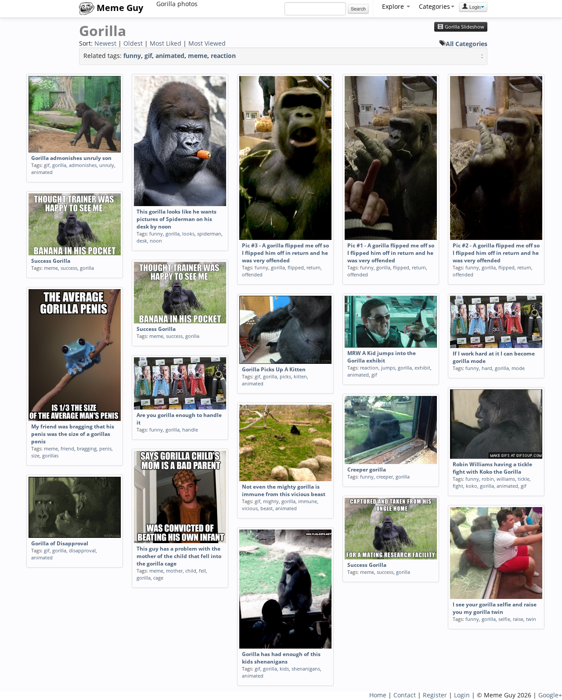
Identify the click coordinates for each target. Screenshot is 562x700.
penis (105, 448)
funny (132, 55)
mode (518, 368)
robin (488, 478)
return (313, 267)
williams (506, 478)
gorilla (59, 165)
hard (487, 368)
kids (284, 668)
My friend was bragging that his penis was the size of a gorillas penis (72, 434)
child (190, 570)
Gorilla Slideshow (463, 27)
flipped (296, 267)
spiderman (209, 233)
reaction (223, 55)
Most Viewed (207, 43)
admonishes (83, 165)
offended (252, 274)
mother (174, 570)
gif (148, 55)
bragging (87, 448)
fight (458, 485)
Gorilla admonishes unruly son (71, 158)
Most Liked (165, 43)
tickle (524, 478)
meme (197, 55)
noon (156, 240)
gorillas (50, 455)
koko (471, 485)
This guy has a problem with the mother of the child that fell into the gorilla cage (179, 556)
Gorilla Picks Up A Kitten (274, 369)
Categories (434, 6)
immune (307, 501)
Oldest (133, 43)
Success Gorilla (50, 261)
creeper (384, 476)
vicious (250, 508)
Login (474, 7)
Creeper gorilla (366, 469)
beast (266, 508)
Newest (105, 43)
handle (190, 429)
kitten (300, 376)
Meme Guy (118, 8)
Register (435, 695)
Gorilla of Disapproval (59, 543)
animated (169, 55)
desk (142, 240)
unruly (106, 165)
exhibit (422, 367)
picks (285, 376)
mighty (271, 501)
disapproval (82, 550)
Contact (404, 695)
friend (67, 448)
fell (202, 570)
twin (531, 619)
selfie (504, 619)
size (35, 455)
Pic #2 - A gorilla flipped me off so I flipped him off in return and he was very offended (496, 253)
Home (377, 695)
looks (188, 233)
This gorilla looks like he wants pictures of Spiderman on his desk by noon (176, 219)
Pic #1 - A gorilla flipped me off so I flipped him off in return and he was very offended (390, 253)
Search (358, 8)
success (69, 268)
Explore (394, 6)
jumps (388, 367)
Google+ (550, 695)
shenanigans (306, 668)
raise (518, 619)
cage (158, 577)
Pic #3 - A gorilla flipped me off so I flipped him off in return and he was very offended (285, 253)
